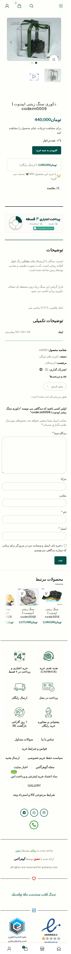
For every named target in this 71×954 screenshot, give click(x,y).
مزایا (63, 478)
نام (63, 512)
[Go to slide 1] (36, 63)
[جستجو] (31, 6)
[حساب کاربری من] (7, 6)
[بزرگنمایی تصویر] (53, 59)
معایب (62, 495)
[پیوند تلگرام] (41, 370)
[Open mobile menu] (61, 6)
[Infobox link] (48, 717)
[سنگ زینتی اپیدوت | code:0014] (52, 597)
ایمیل (62, 528)
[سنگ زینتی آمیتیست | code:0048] (28, 597)
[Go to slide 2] (32, 63)
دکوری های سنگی (49, 356)
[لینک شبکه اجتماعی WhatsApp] (46, 370)
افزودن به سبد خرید (46, 150)
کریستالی (50, 362)
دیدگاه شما (59, 433)
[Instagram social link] (44, 813)
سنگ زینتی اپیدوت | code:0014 (52, 613)
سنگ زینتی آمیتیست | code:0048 (28, 613)
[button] (57, 42)
